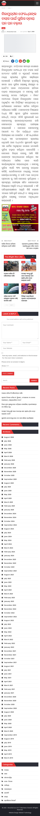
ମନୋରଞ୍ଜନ (8, 789)
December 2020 (10, 697)
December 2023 (10, 559)
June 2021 (8, 674)
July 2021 (7, 670)
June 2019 (8, 746)
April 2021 (8, 681)
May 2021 (7, 678)
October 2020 (9, 704)
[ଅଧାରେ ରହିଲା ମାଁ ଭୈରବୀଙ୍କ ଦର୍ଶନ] (11, 266)
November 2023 (10, 563)
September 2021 (10, 662)
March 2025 (8, 502)
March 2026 (8, 456)
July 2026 (7, 441)
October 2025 (9, 475)
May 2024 (7, 540)
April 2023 (8, 590)
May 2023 (7, 586)
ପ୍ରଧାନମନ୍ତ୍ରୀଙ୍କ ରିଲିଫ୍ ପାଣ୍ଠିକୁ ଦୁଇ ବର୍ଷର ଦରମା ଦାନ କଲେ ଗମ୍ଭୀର (30, 246)
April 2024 (8, 544)
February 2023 (9, 598)
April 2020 (8, 727)
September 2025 (10, 479)
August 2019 (9, 739)
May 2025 (7, 494)
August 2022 (9, 620)
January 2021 (9, 693)
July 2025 (7, 487)
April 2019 (8, 754)
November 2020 (10, 701)
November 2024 (10, 517)
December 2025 (10, 468)
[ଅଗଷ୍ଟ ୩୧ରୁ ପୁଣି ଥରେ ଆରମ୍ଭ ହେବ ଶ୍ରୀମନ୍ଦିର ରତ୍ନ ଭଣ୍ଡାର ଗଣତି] (28, 266)
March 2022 (8, 639)
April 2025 (8, 498)
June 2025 (8, 491)
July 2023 (7, 578)
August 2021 (9, 666)
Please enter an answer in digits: (13, 362)
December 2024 (10, 514)
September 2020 (10, 708)
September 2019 (10, 735)
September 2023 (10, 571)
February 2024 (9, 552)
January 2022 (9, 647)
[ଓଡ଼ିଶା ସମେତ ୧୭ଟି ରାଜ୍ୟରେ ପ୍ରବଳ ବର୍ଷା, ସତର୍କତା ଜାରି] (11, 288)
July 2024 (7, 533)
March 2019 (8, 758)
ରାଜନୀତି (6, 793)
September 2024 (10, 525)
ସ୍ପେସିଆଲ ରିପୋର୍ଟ (10, 800)
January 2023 (9, 601)
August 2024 (9, 529)
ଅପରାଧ (6, 770)
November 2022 (10, 609)
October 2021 (9, 659)
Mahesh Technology (25, 813)
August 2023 (9, 575)
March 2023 (8, 594)
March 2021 (8, 685)
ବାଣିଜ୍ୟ (6, 785)
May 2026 (7, 449)
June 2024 (8, 536)
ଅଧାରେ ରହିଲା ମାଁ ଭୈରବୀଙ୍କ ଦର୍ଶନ (12, 393)
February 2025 (9, 506)
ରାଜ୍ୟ (3, 28)
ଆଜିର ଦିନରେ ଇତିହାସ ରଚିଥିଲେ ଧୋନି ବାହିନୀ (8, 245)
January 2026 (9, 464)
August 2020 (9, 712)
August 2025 (9, 483)
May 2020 (7, 723)
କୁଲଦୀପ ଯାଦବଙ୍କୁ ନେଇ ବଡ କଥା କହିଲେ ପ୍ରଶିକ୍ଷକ (17, 418)
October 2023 (9, 567)
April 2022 (8, 636)
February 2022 (9, 643)
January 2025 (9, 510)
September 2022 (10, 617)
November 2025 (10, 471)
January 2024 (9, 556)
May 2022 (7, 632)
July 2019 (7, 743)
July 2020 (7, 716)
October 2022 (9, 613)
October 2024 (9, 521)
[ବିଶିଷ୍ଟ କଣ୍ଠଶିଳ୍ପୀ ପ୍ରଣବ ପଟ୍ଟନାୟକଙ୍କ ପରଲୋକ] (28, 288)
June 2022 (8, 628)
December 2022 (10, 605)
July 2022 (7, 624)
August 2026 (9, 437)
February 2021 (9, 689)
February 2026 (9, 460)
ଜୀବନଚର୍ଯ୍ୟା (8, 777)
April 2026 (8, 452)
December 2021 (10, 651)
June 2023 (8, 582)
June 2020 (8, 720)
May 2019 (7, 750)
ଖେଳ (5, 774)
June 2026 (8, 445)
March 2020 (8, 731)
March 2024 (8, 548)
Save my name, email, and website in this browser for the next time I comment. (19, 357)
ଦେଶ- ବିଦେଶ (8, 781)
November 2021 (10, 655)
